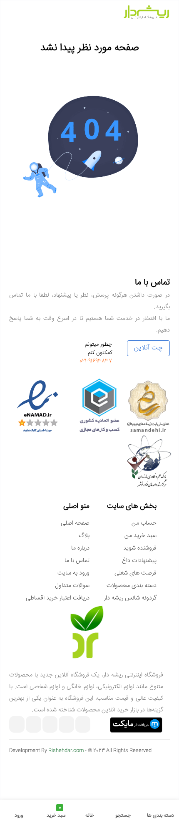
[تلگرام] (66, 725)
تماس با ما (77, 560)
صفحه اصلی (75, 523)
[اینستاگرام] (83, 725)
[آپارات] (50, 725)
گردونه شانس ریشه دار (130, 598)
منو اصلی (76, 506)
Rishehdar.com (66, 751)
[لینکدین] (33, 725)
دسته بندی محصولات (132, 585)
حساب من (144, 523)
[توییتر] (17, 725)
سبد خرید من (140, 535)
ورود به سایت (73, 573)
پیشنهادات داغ (139, 560)
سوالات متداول (72, 585)
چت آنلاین (148, 348)
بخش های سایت (132, 506)
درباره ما (80, 548)
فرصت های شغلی (135, 573)
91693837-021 (96, 361)
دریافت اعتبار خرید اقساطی (58, 598)
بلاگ (84, 535)
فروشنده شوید (140, 548)
